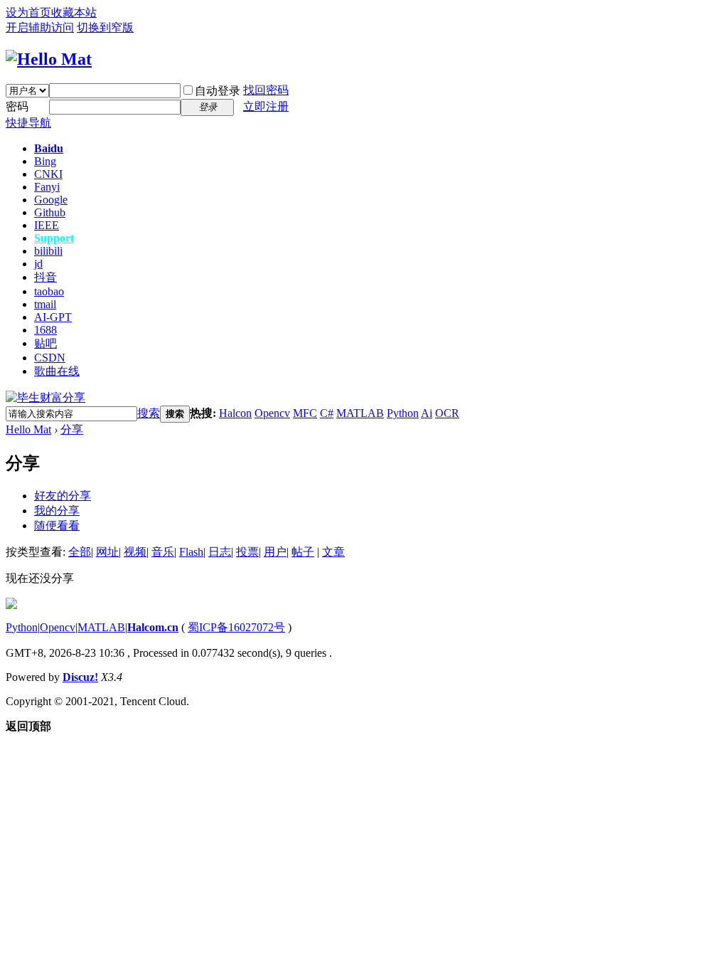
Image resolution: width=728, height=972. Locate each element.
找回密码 (266, 90)
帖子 (302, 552)
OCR (447, 413)
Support (54, 238)
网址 (107, 552)
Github (49, 212)
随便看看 (57, 525)
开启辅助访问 (40, 27)
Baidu (48, 148)
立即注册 (266, 106)
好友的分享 (62, 496)
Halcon (235, 413)
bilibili (48, 251)
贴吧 (45, 343)
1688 (45, 330)
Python (403, 413)
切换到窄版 (105, 27)
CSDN (49, 358)
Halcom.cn (152, 627)
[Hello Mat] (49, 59)
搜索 (148, 413)
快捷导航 (28, 123)
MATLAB (360, 413)
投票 (247, 552)
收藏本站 (74, 12)
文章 (333, 552)
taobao (49, 291)
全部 (79, 552)
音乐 (162, 552)
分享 (71, 429)
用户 (275, 552)
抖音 (45, 277)
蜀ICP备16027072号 (236, 627)
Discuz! (80, 677)
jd (38, 264)
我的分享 (57, 511)
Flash (191, 552)
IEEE (46, 225)
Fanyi (47, 187)
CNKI (48, 174)
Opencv (272, 413)
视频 (135, 552)
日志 (219, 552)
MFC (305, 413)
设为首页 (28, 12)
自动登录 (217, 91)
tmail (45, 304)
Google (51, 200)
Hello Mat (28, 429)
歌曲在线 (57, 371)
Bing (45, 161)
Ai (426, 413)
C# (326, 413)
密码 (17, 106)
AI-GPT (53, 317)
